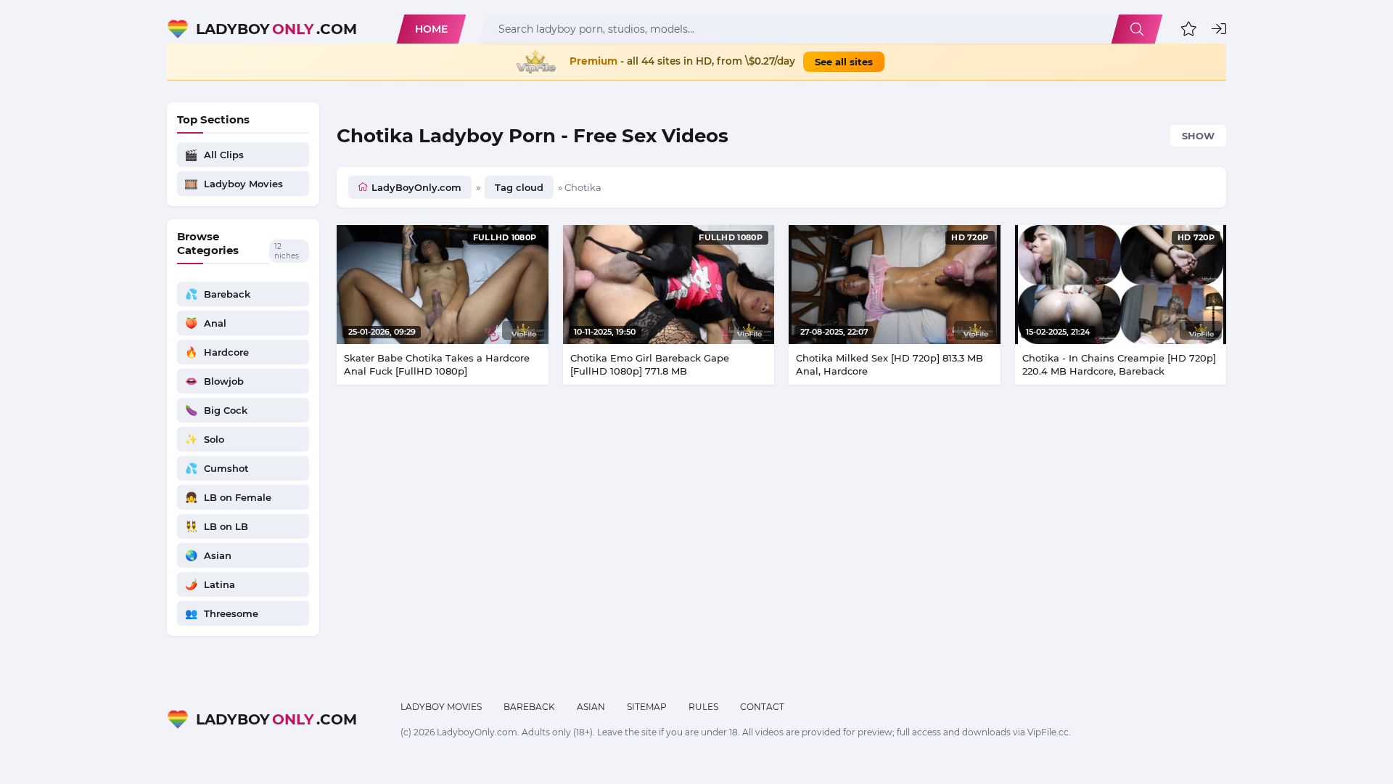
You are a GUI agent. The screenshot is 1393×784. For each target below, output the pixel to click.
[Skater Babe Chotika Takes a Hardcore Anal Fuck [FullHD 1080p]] (442, 284)
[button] (1188, 29)
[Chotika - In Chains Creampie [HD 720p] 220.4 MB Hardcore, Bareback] (1121, 284)
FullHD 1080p (505, 237)
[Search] (1137, 29)
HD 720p (969, 237)
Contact (762, 706)
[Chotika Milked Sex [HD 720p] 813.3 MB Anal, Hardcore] (894, 284)
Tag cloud (519, 187)
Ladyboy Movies (441, 706)
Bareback (529, 706)
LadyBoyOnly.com (416, 187)
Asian (591, 706)
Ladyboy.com (276, 29)
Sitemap (647, 706)
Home (431, 29)
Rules (703, 706)
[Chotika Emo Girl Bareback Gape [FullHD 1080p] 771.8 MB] (669, 284)
